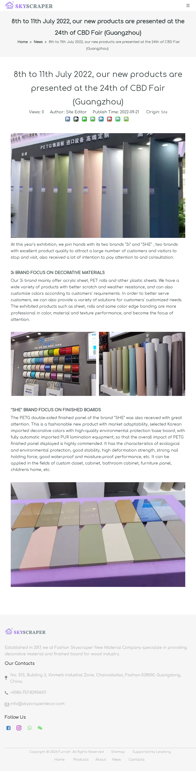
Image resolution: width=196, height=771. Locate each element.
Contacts (137, 759)
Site (164, 112)
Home (59, 759)
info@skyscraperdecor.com (37, 704)
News (116, 759)
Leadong (163, 752)
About (100, 759)
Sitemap (118, 752)
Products (81, 759)
